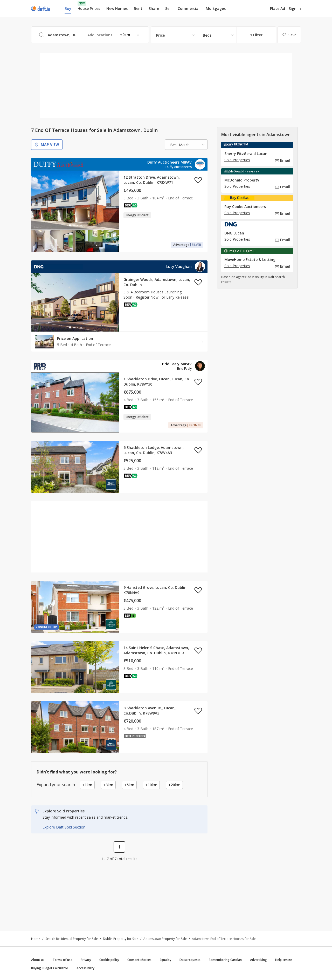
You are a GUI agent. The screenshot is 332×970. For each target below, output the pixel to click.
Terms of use (62, 960)
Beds (207, 35)
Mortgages (216, 8)
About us (37, 960)
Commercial (188, 8)
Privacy (86, 960)
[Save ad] (198, 180)
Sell (168, 8)
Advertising (258, 960)
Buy (68, 8)
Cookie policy (109, 960)
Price (160, 35)
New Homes (117, 8)
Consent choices (139, 960)
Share (154, 8)
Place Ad (277, 8)
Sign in (295, 8)
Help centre (283, 960)
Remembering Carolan (225, 960)
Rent (138, 8)
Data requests (189, 960)
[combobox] (90, 34)
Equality (165, 960)
